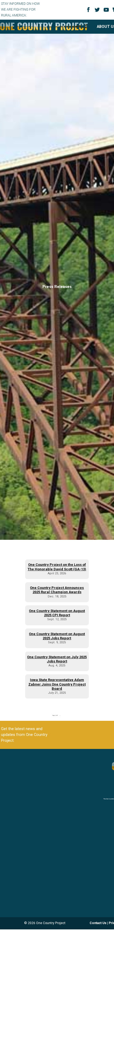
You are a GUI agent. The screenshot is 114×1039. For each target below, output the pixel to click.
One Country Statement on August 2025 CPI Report (57, 613)
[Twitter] (98, 11)
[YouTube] (107, 11)
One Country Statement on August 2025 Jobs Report (57, 636)
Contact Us (98, 923)
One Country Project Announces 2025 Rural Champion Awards (57, 590)
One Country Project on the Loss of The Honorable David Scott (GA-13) (57, 567)
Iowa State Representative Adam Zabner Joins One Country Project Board (57, 684)
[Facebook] (89, 11)
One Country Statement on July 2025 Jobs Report (57, 659)
